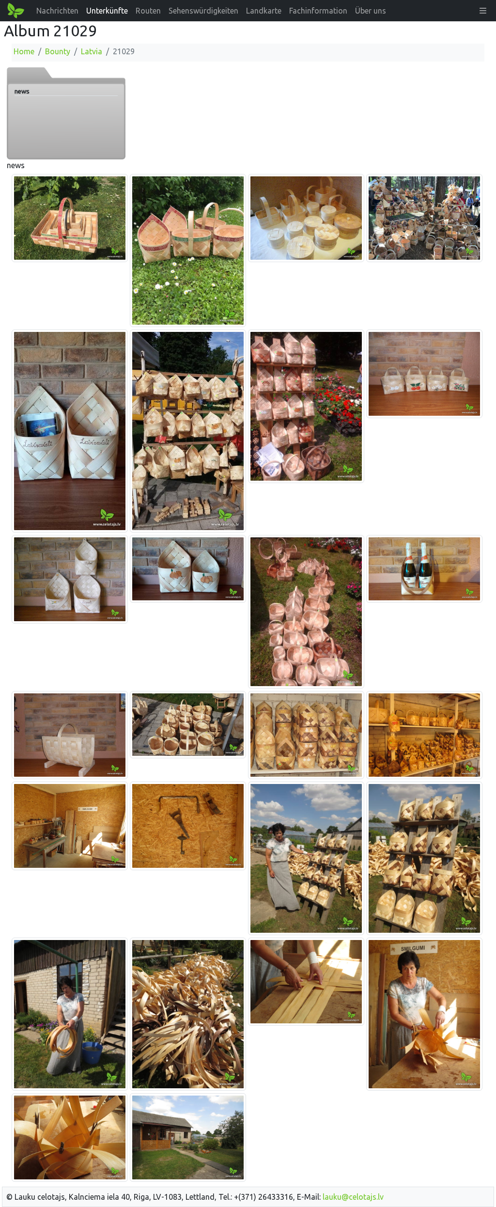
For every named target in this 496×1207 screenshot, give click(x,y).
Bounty (57, 51)
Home (24, 51)
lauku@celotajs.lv (353, 1196)
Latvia (91, 51)
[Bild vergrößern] (70, 217)
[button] (483, 10)
